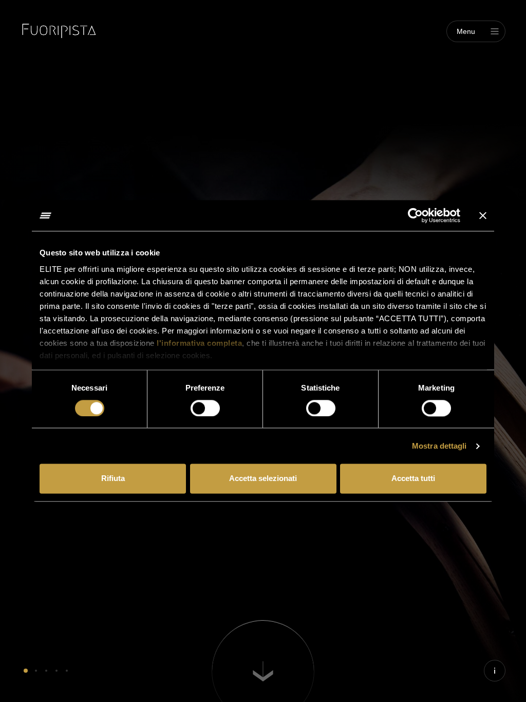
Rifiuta (113, 478)
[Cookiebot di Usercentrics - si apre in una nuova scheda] (415, 215)
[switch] (205, 408)
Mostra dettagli (439, 445)
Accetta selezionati (263, 478)
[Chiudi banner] (482, 215)
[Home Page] (59, 31)
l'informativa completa (199, 343)
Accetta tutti (413, 478)
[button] (26, 671)
